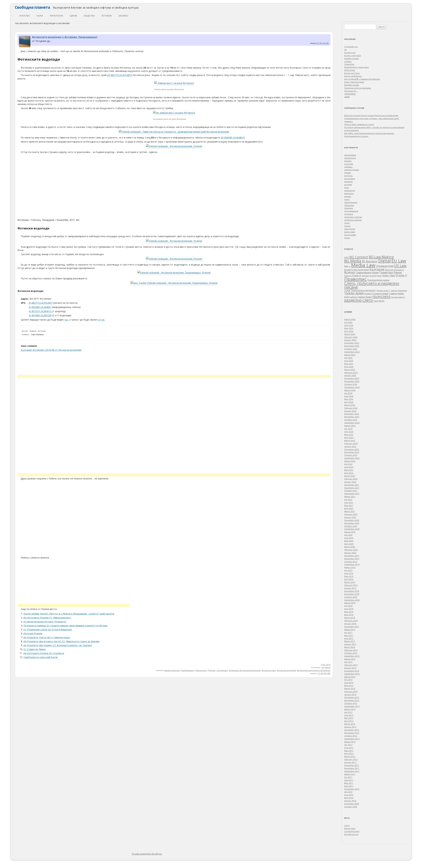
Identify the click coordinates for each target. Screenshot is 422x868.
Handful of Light (351, 58)
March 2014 (349, 688)
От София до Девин (34, 649)
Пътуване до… (351, 91)
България (376, 269)
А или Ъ (348, 269)
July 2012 (348, 744)
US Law (400, 265)
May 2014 (348, 685)
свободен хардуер (353, 220)
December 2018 (351, 591)
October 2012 (350, 736)
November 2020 (351, 523)
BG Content (358, 257)
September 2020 (352, 529)
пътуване (107, 15)
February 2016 (351, 650)
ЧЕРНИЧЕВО (350, 94)
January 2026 (350, 340)
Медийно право (351, 85)
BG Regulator (370, 261)
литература (349, 190)
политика (348, 208)
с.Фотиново (222, 670)
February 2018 (351, 620)
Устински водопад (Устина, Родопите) (44, 621)
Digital (384, 261)
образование (350, 202)
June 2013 (348, 715)
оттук (101, 319)
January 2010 (350, 800)
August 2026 (349, 319)
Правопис (355, 279)
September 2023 (352, 422)
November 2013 (351, 700)
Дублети (348, 275)
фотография (350, 235)
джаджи (347, 161)
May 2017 (348, 635)
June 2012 (348, 747)
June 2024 (348, 396)
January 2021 (350, 517)
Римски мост (201, 670)
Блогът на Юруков (353, 76)
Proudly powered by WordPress (147, 854)
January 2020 (350, 552)
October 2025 (350, 349)
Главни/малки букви (367, 272)
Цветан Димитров (399, 290)
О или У (401, 275)
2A (345, 49)
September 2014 (352, 674)
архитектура (350, 158)
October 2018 (350, 597)
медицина (349, 193)
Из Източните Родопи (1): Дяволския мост (47, 617)
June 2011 (348, 780)
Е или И (356, 275)
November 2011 (351, 768)
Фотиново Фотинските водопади (244, 670)
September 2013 (352, 706)
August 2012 (349, 741)
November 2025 (351, 346)
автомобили (350, 155)
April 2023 (348, 437)
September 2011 (352, 771)
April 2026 (348, 331)
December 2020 (351, 520)
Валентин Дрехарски (394, 269)
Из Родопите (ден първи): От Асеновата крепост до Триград (57, 645)
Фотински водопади (286, 670)
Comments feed (351, 831)
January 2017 (350, 644)
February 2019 (351, 585)
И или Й (373, 275)
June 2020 (348, 538)
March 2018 (349, 617)
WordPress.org (351, 834)
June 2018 (348, 608)
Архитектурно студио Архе (356, 67)
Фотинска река (268, 670)
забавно (123, 15)
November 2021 (351, 487)
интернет (348, 181)
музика (347, 196)
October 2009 (350, 806)
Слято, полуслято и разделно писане (371, 285)
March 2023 (349, 440)
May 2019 (348, 576)
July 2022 (348, 464)
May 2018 (348, 611)
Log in (347, 825)
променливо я (398, 297)
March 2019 (349, 582)
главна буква (396, 293)
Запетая (365, 275)
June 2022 (348, 467)
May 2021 (348, 505)
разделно (353, 300)
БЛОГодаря (349, 70)
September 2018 (352, 600)
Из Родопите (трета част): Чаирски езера (46, 637)
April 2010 (348, 797)
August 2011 (349, 774)
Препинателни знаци (378, 280)
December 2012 (351, 730)
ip (349, 266)
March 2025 (349, 369)
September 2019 (352, 564)
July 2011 (348, 777)
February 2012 (351, 759)
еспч (346, 296)
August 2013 (349, 709)
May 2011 (348, 783)
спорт (347, 223)
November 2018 (351, 594)
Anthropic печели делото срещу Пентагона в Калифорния (371, 115)
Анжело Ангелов (172, 670)
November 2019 (351, 558)
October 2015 (350, 653)
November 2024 (351, 381)
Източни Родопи (32, 633)
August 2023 (349, 425)
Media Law (363, 265)
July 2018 (348, 605)
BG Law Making (381, 256)
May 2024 (348, 399)
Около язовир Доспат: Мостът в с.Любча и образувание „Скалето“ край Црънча (68, 613)
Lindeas (347, 61)
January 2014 (350, 694)
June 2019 (348, 573)
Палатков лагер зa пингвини (357, 88)
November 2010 (351, 789)
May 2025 (348, 363)
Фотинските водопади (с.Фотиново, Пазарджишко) (64, 37)
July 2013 (348, 712)
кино (346, 187)
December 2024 (351, 378)
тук (66, 319)
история (348, 184)
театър (347, 226)
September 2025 (352, 352)
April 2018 (348, 614)
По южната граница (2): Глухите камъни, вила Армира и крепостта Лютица (65, 625)
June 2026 (348, 325)
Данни (397, 272)
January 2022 (350, 482)
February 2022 (351, 479)
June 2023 (348, 431)
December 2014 (351, 671)
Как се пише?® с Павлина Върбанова (362, 79)
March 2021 (349, 511)
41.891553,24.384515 (40, 311)
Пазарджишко (187, 670)
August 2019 (349, 567)
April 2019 (348, 579)
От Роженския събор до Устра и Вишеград (47, 629)
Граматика (386, 272)
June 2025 (348, 360)
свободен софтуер (353, 217)
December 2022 (351, 449)
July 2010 (348, 792)
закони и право (351, 169)
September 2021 (352, 493)
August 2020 (349, 532)
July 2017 (348, 632)
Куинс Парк (388, 275)
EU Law (398, 261)
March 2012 (349, 756)
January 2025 (350, 375)
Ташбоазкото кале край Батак (40, 657)
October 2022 (350, 455)
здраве (73, 15)
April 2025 (348, 366)
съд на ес (379, 300)
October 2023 (350, 419)
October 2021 (350, 490)
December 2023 (351, 413)
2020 (346, 257)
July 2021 (348, 499)
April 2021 (348, 508)
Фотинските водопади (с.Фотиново (314, 670)
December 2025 (351, 343)
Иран (379, 275)
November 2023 (351, 416)
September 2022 (352, 458)
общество (89, 15)
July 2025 (348, 357)
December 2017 (351, 626)
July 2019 (348, 570)
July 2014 (348, 679)
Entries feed (349, 828)
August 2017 (349, 629)
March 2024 (349, 405)
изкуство (24, 15)
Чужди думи (354, 293)
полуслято (381, 296)
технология (56, 15)
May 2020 (348, 541)
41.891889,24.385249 (40, 315)
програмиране (351, 211)
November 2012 (351, 733)
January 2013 (350, 727)
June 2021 (348, 502)
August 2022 (349, 461)
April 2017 (348, 638)
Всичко (349, 272)
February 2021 (351, 514)
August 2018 (349, 603)
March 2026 (349, 334)
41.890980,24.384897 (232, 137)
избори (354, 297)
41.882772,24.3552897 (120, 75)
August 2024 (349, 390)
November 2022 (351, 452)
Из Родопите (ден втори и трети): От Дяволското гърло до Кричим (61, 641)
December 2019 (351, 555)
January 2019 (350, 588)
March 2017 (349, 641)
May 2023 (348, 434)
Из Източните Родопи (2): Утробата (43, 653)
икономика (349, 178)
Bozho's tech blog (352, 55)
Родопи (211, 670)
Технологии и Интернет (363, 290)
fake (346, 266)
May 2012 (348, 750)
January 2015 (350, 668)
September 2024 (352, 387)
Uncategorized (384, 266)
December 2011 (351, 765)
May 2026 (348, 328)
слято (367, 300)
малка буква (365, 296)
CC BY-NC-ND (323, 43)
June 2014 (348, 682)
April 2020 (348, 544)
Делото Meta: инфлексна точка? (359, 124)
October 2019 (350, 561)
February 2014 (351, 691)
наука (40, 15)
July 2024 (348, 393)
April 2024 (348, 402)
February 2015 (351, 665)
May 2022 (348, 470)
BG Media (352, 261)
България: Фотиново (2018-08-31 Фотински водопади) (51, 350)
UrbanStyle (349, 64)
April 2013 (348, 721)
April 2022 (348, 473)
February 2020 (351, 549)
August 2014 (349, 677)
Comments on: (351, 46)
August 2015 (349, 659)
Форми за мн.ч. (383, 290)
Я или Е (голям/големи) (376, 293)
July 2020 (348, 535)
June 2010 (348, 795)
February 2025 (351, 372)
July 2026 (348, 322)
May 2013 (348, 718)
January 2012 (350, 762)
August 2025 (349, 354)
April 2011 (348, 786)
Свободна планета (32, 7)
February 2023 (351, 443)
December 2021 (351, 485)
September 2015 (352, 656)
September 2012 (352, 738)
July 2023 (348, 428)
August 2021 (349, 496)
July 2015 (348, 662)
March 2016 (349, 647)
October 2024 (350, 384)
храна (347, 237)
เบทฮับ (347, 97)
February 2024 (351, 408)
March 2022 (349, 476)
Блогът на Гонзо (352, 73)
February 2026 (351, 337)
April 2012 (348, 753)
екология (348, 164)
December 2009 (351, 803)
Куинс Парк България (354, 82)
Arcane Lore (349, 52)
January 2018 (350, 623)
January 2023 (350, 446)
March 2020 (349, 546)
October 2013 (350, 703)
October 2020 (350, 526)
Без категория (361, 269)
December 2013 (351, 697)
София (347, 290)
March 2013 (349, 724)
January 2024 (350, 411)
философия (349, 232)
